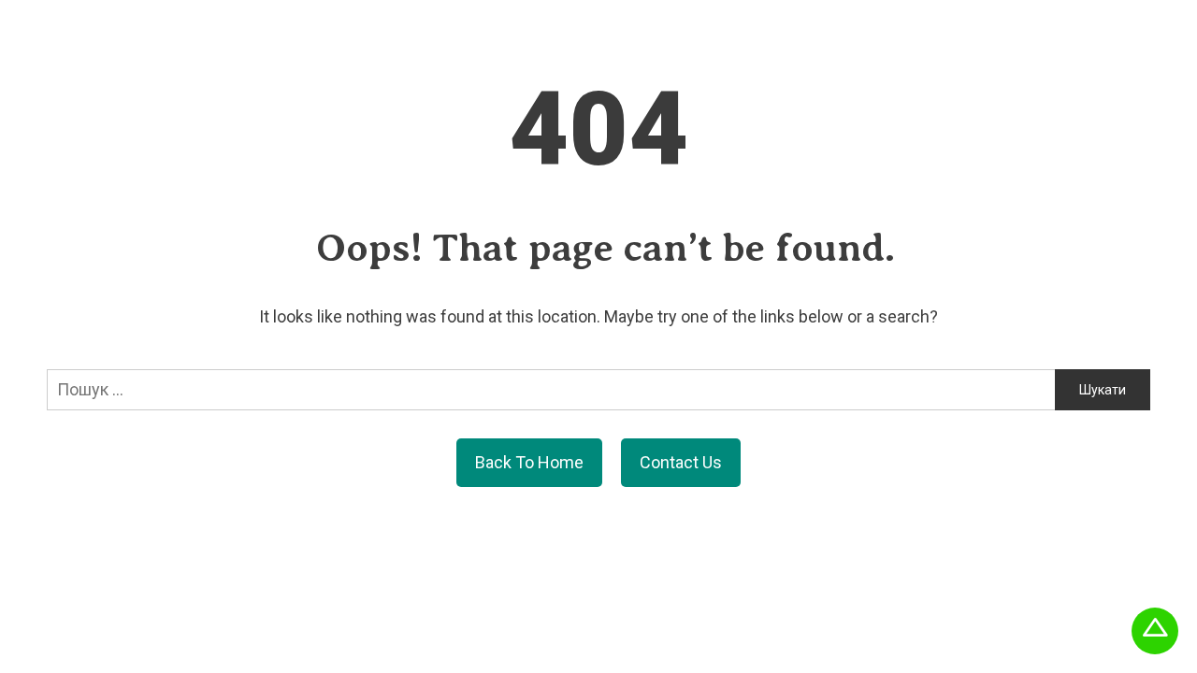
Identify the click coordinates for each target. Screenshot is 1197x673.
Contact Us (681, 462)
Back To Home (529, 462)
